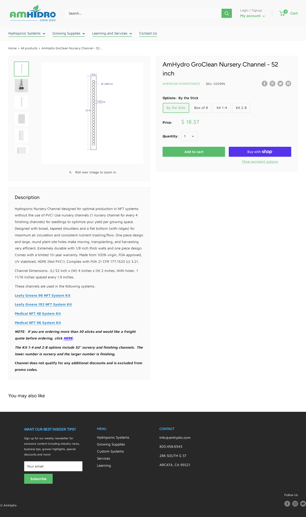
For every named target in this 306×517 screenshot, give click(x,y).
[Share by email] (288, 83)
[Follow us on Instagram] (295, 503)
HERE (68, 338)
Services (103, 458)
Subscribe (38, 479)
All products (29, 48)
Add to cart (193, 152)
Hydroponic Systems (24, 33)
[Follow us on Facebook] (287, 503)
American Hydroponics (181, 83)
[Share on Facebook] (264, 83)
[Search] (226, 13)
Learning (104, 465)
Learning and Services (109, 33)
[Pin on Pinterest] (272, 83)
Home (12, 48)
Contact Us (148, 33)
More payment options (260, 161)
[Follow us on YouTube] (303, 503)
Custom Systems (110, 451)
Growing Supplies (66, 33)
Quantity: (171, 136)
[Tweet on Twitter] (280, 83)
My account (251, 16)
